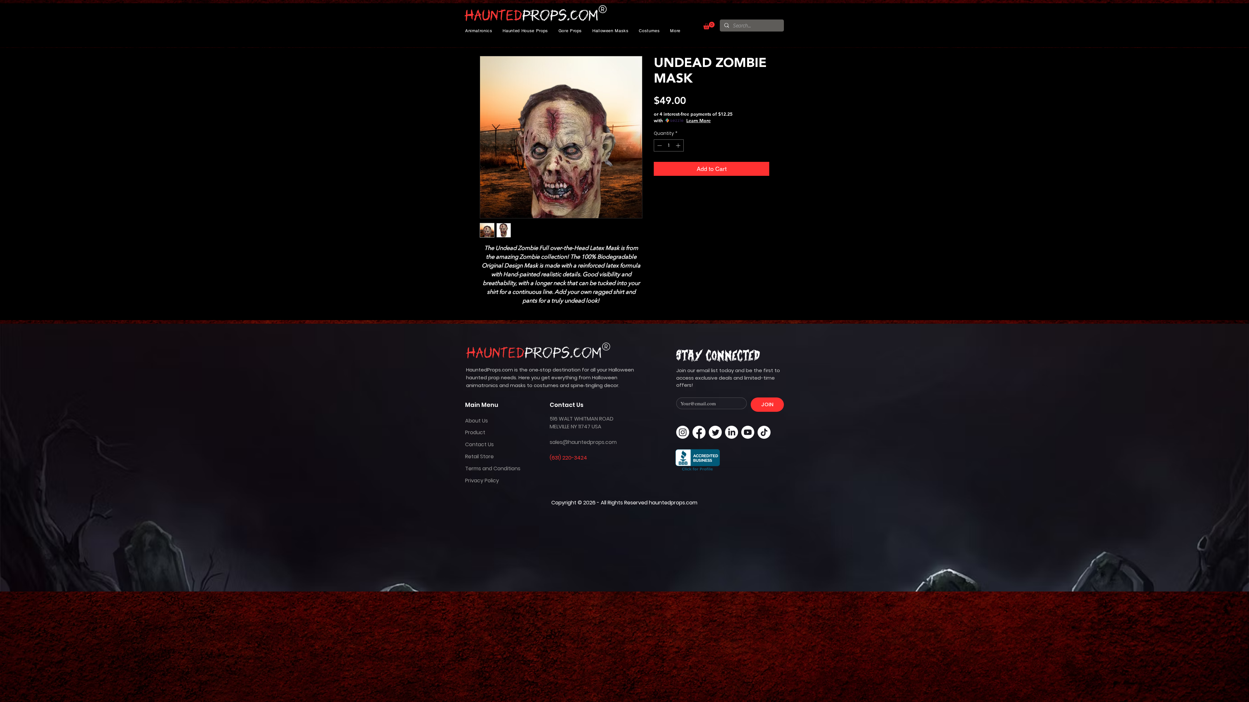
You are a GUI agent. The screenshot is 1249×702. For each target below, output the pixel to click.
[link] (709, 25)
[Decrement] (659, 145)
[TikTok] (764, 432)
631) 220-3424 (569, 458)
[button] (478, 30)
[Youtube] (747, 432)
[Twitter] (715, 432)
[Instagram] (682, 432)
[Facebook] (698, 432)
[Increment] (679, 145)
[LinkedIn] (731, 432)
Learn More (698, 121)
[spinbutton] (669, 145)
